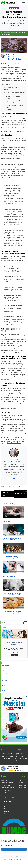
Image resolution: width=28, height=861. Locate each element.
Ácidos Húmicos (8, 801)
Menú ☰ (24, 2)
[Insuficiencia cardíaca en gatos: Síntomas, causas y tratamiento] (13, 598)
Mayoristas (7, 811)
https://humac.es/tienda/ (14, 443)
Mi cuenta (20, 782)
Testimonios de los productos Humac (14, 803)
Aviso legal (22, 859)
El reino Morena (5, 361)
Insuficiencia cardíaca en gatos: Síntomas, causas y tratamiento (12, 612)
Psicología (4, 680)
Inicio (2, 32)
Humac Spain (14, 652)
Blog (20, 487)
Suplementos (5, 688)
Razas (3, 683)
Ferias (3, 675)
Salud (3, 685)
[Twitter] (12, 59)
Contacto (6, 814)
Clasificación (6, 89)
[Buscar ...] (25, 622)
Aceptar (14, 849)
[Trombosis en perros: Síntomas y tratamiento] (13, 507)
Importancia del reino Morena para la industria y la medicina (14, 101)
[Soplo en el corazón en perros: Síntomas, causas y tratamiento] (13, 580)
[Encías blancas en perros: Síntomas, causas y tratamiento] (13, 561)
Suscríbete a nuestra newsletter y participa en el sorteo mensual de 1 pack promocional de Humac (14, 648)
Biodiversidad (5, 668)
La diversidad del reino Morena (14, 87)
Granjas (3, 678)
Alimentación (5, 665)
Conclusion (9, 109)
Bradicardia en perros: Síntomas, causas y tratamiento (12, 538)
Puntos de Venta (22, 785)
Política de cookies (7, 859)
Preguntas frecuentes (10, 808)
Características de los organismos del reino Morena (15, 93)
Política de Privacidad (15, 859)
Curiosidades (14, 8)
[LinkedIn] (16, 59)
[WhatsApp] (19, 59)
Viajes (3, 690)
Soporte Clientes (22, 787)
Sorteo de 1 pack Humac (14, 643)
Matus (9, 56)
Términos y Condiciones (7, 787)
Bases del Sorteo (5, 792)
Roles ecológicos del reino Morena (13, 97)
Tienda (19, 780)
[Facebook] (9, 59)
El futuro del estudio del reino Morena (14, 106)
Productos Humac (15, 439)
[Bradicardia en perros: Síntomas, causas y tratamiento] (13, 525)
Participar (14, 655)
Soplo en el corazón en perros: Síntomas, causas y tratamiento (12, 593)
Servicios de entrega (6, 790)
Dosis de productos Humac (11, 806)
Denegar (14, 852)
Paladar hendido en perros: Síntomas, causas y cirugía (11, 557)
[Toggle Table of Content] (23, 85)
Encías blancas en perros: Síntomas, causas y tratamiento (13, 575)
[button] (26, 835)
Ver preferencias (14, 856)
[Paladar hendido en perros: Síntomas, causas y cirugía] (13, 543)
